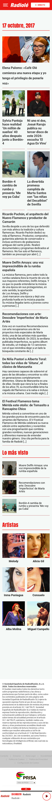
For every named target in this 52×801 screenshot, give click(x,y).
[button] (5, 5)
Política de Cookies (16, 759)
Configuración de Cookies (28, 763)
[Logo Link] (20, 5)
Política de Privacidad (38, 759)
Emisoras (17, 756)
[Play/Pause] (46, 796)
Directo (41, 5)
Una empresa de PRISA (26, 776)
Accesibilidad (46, 756)
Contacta (4, 756)
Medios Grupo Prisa (26, 782)
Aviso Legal (31, 756)
